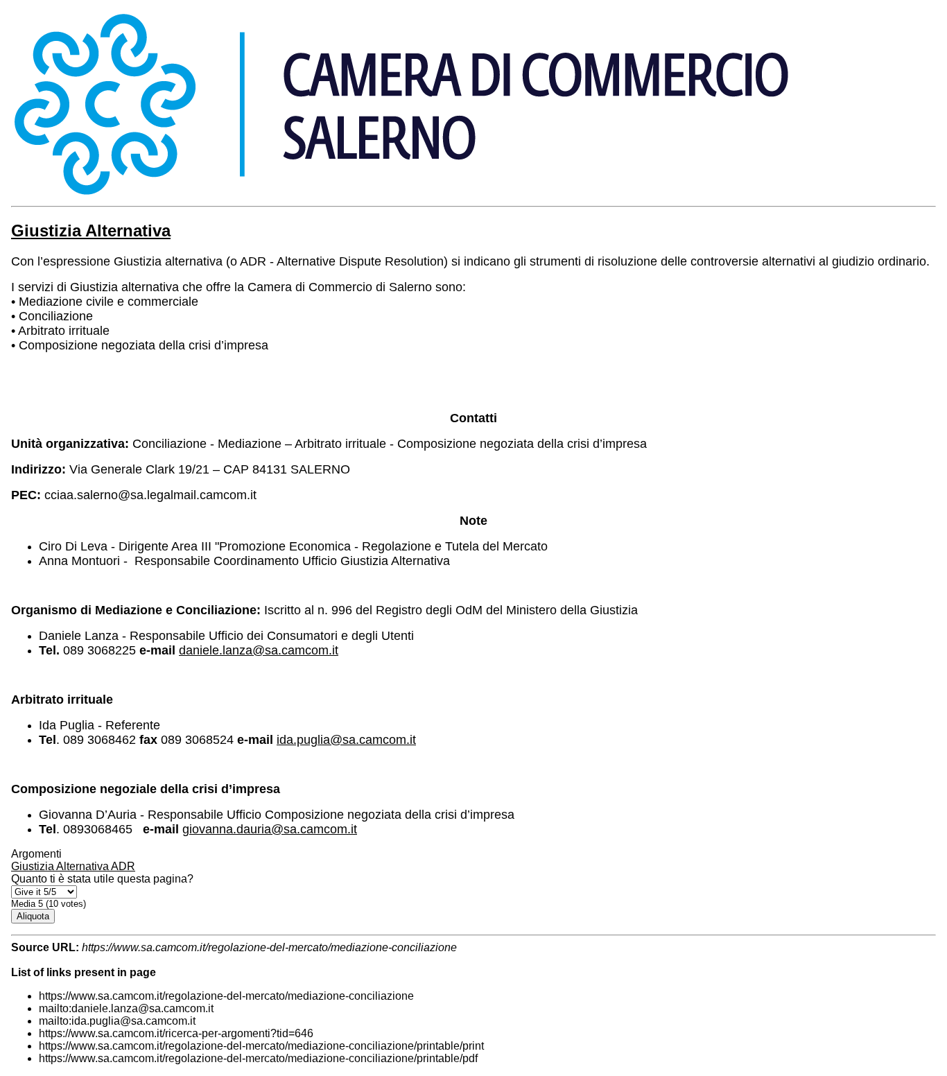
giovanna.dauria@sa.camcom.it (269, 829)
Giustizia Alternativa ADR (73, 866)
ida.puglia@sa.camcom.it (346, 740)
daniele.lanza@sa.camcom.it (258, 650)
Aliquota (33, 916)
